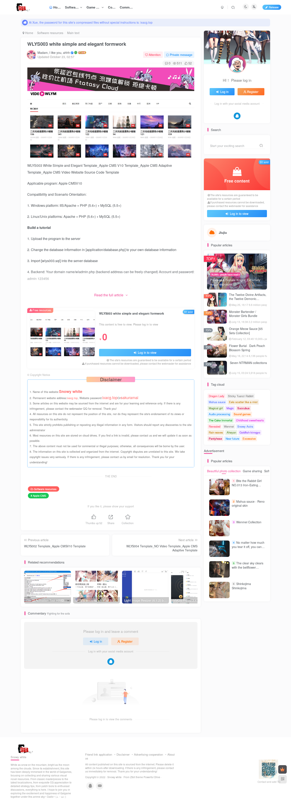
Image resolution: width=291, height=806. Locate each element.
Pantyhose (215, 439)
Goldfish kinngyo (249, 432)
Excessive (249, 439)
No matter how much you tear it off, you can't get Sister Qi (248, 546)
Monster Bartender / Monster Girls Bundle (243, 314)
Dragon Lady (216, 396)
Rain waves (216, 432)
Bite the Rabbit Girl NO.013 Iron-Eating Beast (247, 485)
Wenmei (229, 426)
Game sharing (252, 471)
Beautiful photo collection (224, 471)
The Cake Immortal (220, 420)
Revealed (214, 426)
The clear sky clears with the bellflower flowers (247, 567)
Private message (181, 55)
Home (28, 33)
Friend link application (98, 754)
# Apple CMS (38, 495)
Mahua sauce (217, 402)
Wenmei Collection (248, 522)
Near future (232, 439)
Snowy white (114, 777)
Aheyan (231, 432)
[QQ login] (110, 661)
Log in (98, 641)
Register (127, 641)
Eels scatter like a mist (243, 402)
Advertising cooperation (148, 754)
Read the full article (108, 294)
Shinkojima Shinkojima (241, 586)
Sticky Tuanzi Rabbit (241, 396)
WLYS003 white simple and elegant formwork (76, 43)
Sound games (242, 414)
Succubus (243, 408)
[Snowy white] (24, 748)
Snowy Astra (245, 426)
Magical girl (216, 408)
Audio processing (219, 414)
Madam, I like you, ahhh (53, 52)
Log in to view (146, 352)
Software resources (50, 33)
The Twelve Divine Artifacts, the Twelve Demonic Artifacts (247, 298)
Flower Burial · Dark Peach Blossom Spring (247, 348)
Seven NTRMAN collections (248, 363)
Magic (230, 408)
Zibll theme (137, 777)
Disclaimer (123, 754)
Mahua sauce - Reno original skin (248, 503)
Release (274, 7)
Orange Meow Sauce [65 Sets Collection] (246, 331)
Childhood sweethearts (250, 420)
